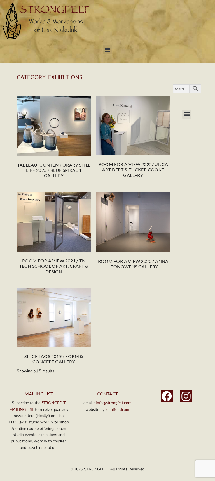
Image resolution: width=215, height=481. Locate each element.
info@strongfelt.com (114, 402)
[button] (107, 49)
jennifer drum (116, 409)
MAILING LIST (39, 393)
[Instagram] (186, 396)
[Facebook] (167, 396)
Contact (107, 393)
